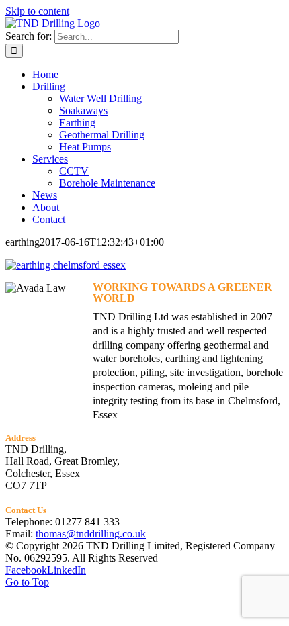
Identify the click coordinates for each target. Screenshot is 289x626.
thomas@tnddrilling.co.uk (91, 533)
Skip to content (37, 11)
